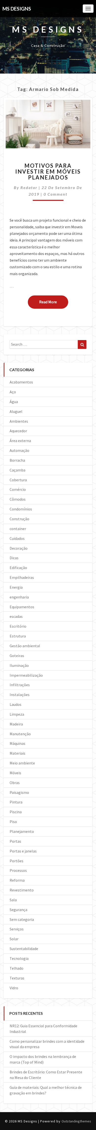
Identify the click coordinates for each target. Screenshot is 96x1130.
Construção (19, 518)
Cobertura (18, 479)
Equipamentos (22, 606)
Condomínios (21, 509)
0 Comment (55, 194)
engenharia (19, 597)
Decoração (19, 548)
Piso (13, 821)
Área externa (20, 440)
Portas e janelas (23, 851)
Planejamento (22, 831)
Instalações (20, 694)
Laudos (15, 704)
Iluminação (19, 665)
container (18, 528)
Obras (15, 782)
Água (14, 401)
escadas (16, 616)
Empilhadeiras (22, 577)
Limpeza (17, 714)
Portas (15, 841)
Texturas (17, 978)
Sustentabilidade (24, 948)
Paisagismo (19, 792)
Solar (14, 938)
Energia (16, 587)
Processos (18, 870)
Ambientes (19, 421)
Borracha (17, 460)
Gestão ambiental (25, 645)
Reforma (17, 880)
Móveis (15, 772)
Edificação (18, 567)
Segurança (18, 909)
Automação (19, 450)
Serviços (17, 929)
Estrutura (18, 636)
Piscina (16, 811)
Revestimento (22, 890)
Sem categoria (22, 919)
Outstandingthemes (76, 1121)
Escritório (18, 626)
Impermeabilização (26, 675)
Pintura (16, 802)
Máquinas (17, 743)
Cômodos (18, 499)
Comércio (18, 489)
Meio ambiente (22, 763)
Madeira (16, 724)
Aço (13, 391)
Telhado (16, 968)
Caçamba (17, 470)
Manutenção (20, 733)
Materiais (17, 753)
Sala (13, 899)
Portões (16, 860)
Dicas (14, 557)
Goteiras (17, 655)
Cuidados (17, 538)
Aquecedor (18, 430)
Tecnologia (19, 958)
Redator (28, 187)
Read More (53, 301)
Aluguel (16, 411)
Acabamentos (21, 382)
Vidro (14, 987)
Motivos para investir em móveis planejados (48, 171)
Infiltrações (20, 684)
